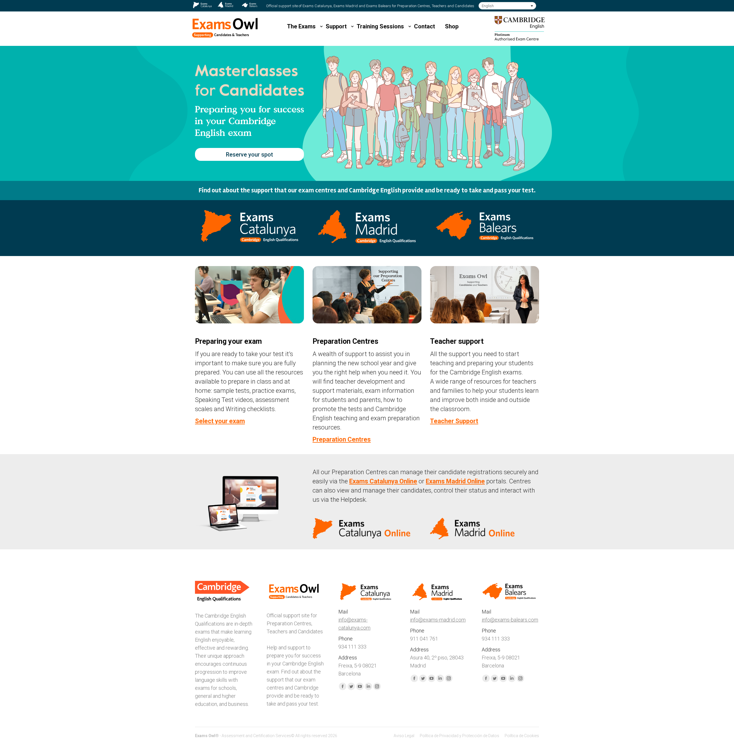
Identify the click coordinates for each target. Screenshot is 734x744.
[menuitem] (404, 735)
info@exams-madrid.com (438, 620)
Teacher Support (454, 421)
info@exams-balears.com (510, 620)
